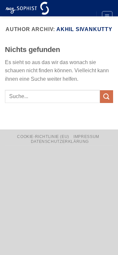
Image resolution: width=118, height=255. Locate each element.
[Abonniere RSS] (85, 27)
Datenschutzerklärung (60, 141)
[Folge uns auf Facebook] (85, 5)
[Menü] (107, 16)
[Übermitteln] (106, 96)
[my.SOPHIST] (37, 8)
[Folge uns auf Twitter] (85, 16)
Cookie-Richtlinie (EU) (43, 136)
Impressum (86, 136)
